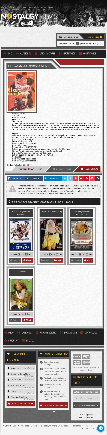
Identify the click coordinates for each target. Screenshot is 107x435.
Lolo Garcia (22, 379)
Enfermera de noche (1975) (51, 212)
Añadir (28, 260)
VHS (40, 169)
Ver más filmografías (21, 403)
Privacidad (24, 425)
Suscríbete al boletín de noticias (87, 406)
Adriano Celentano (22, 397)
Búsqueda (13, 340)
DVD (32, 169)
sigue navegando (63, 168)
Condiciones (10, 425)
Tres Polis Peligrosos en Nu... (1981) (21, 213)
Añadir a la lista (91, 168)
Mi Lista (30, 340)
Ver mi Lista (93, 36)
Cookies (36, 425)
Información (69, 53)
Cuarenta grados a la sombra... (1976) (82, 213)
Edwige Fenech (22, 391)
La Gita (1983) (21, 271)
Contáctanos (89, 53)
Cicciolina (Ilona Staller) (22, 374)
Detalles (16, 260)
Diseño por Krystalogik (94, 428)
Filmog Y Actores (46, 53)
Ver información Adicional (55, 405)
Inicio (9, 53)
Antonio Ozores (22, 386)
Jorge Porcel (22, 368)
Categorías (25, 53)
